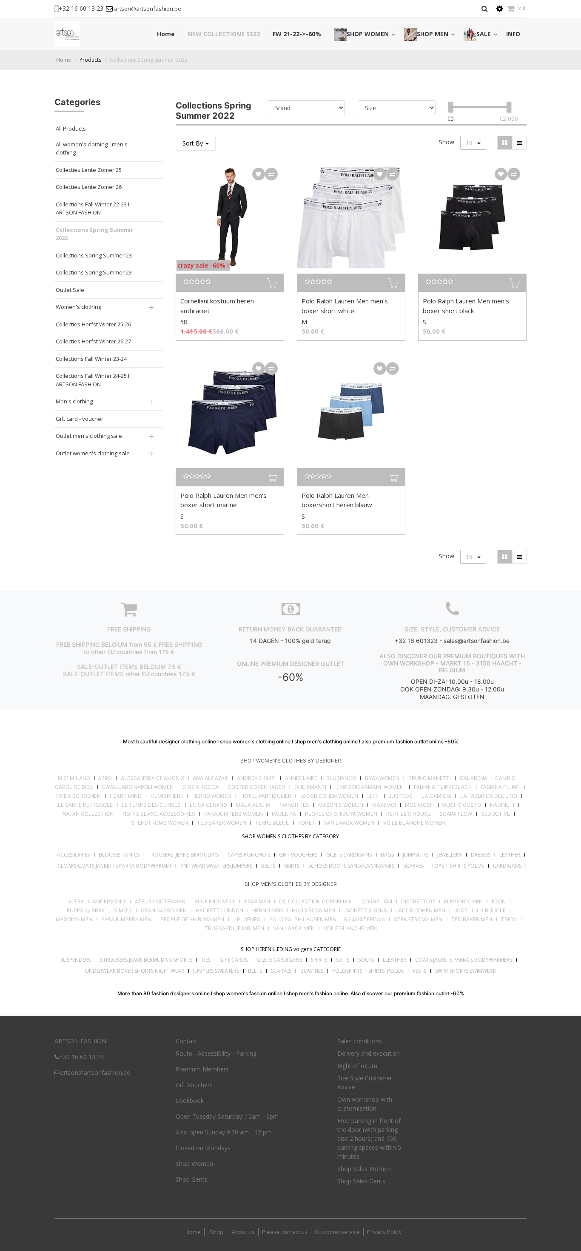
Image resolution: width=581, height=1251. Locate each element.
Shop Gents (192, 1179)
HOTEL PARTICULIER (265, 796)
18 (470, 143)
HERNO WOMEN (211, 796)
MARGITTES (294, 805)
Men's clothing (74, 401)
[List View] (519, 143)
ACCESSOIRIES (73, 854)
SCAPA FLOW (455, 814)
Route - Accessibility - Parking (216, 1053)
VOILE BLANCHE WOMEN (414, 823)
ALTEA (76, 902)
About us (243, 1232)
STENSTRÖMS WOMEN (159, 823)
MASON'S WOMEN (340, 805)
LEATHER (509, 854)
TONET (306, 823)
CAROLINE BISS (74, 787)
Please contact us (285, 1232)
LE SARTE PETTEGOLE (85, 805)
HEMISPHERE (167, 796)
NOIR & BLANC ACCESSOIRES (158, 814)
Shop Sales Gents (361, 1181)
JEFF (373, 796)
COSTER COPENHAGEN (256, 787)
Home (63, 59)
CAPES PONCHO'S (249, 854)
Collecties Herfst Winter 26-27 (93, 341)
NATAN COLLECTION (88, 814)
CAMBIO (505, 778)
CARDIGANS (507, 865)
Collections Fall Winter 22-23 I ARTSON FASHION (92, 208)
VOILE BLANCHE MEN (350, 928)
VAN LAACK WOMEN (349, 823)
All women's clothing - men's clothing (92, 148)
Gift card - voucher (79, 419)
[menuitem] (166, 34)
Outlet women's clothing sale (93, 453)
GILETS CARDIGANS (349, 854)
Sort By (193, 143)
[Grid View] (504, 143)
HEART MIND (126, 796)
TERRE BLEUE (272, 823)
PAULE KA (284, 814)
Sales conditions (359, 1041)
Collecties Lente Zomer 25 (89, 170)
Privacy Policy (384, 1232)
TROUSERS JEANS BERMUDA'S (183, 854)
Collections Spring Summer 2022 (149, 59)
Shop (216, 1232)
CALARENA (473, 778)
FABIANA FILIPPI (500, 787)
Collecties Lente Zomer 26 (89, 187)
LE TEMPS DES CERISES (151, 805)
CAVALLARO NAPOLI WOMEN (138, 787)
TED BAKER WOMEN (221, 823)
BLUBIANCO (341, 778)
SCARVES (413, 865)
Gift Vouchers (194, 1085)
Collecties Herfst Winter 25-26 (93, 324)
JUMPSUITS (415, 854)
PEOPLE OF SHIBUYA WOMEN (341, 814)
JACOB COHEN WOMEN (329, 796)
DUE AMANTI (310, 787)
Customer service (337, 1232)
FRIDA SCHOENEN (78, 796)
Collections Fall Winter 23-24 (91, 359)
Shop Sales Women (364, 1169)
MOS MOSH (419, 805)
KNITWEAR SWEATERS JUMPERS (216, 865)
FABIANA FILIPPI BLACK (443, 787)
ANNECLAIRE (301, 778)
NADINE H (502, 805)
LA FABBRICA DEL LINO (488, 796)
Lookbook (190, 1101)
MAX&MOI (384, 805)
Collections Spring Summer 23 (94, 255)
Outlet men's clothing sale (89, 436)
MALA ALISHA (253, 805)
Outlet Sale (70, 290)
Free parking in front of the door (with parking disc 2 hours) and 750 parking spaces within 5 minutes (369, 1138)
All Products (71, 128)
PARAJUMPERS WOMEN (233, 814)
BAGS (387, 854)
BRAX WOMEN (382, 778)
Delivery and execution (368, 1053)
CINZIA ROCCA (200, 787)
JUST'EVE (401, 796)
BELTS (268, 865)
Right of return (357, 1066)
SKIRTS (291, 865)
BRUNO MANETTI (429, 778)
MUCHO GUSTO (460, 805)
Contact (186, 1041)
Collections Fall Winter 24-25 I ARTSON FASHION (92, 380)
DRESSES (480, 854)
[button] (258, 174)
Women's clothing (78, 307)
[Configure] (499, 8)
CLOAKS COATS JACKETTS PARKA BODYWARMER (114, 865)
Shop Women (194, 1164)
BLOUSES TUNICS (119, 854)
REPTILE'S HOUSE (408, 814)
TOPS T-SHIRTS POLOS (457, 865)
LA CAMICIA (436, 796)
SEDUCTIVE (495, 814)
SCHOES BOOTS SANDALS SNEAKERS (351, 865)
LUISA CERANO (208, 805)
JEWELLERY (449, 854)
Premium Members (202, 1069)
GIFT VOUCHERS (298, 854)
